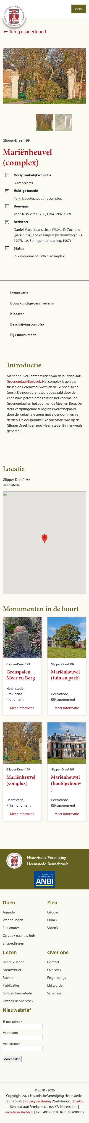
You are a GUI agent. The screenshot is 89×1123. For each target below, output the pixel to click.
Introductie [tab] (19, 292)
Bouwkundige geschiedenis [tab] (32, 303)
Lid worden (56, 985)
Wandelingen (13, 920)
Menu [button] (78, 9)
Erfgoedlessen (13, 943)
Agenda (9, 912)
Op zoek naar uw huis (19, 935)
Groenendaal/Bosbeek (24, 381)
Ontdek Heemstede (17, 993)
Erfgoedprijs (56, 977)
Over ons (54, 969)
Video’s (52, 927)
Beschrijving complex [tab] (27, 324)
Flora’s (52, 920)
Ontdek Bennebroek (18, 1001)
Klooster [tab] (17, 313)
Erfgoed (53, 912)
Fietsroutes (11, 927)
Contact (53, 962)
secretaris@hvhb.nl (19, 1112)
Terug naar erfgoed (27, 31)
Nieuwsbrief (12, 969)
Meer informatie (22, 708)
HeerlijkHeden (13, 962)
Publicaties (11, 985)
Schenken (54, 993)
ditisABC (78, 1101)
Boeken (8, 977)
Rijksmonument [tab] (23, 334)
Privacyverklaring (37, 1101)
